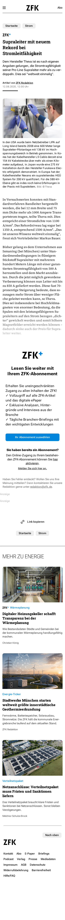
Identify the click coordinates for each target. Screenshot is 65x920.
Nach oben (52, 835)
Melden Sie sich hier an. (32, 468)
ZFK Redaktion (24, 82)
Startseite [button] (32, 8)
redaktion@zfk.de (41, 486)
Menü (4, 8)
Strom (29, 25)
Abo (60, 7)
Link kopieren (35, 521)
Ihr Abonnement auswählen (32, 437)
